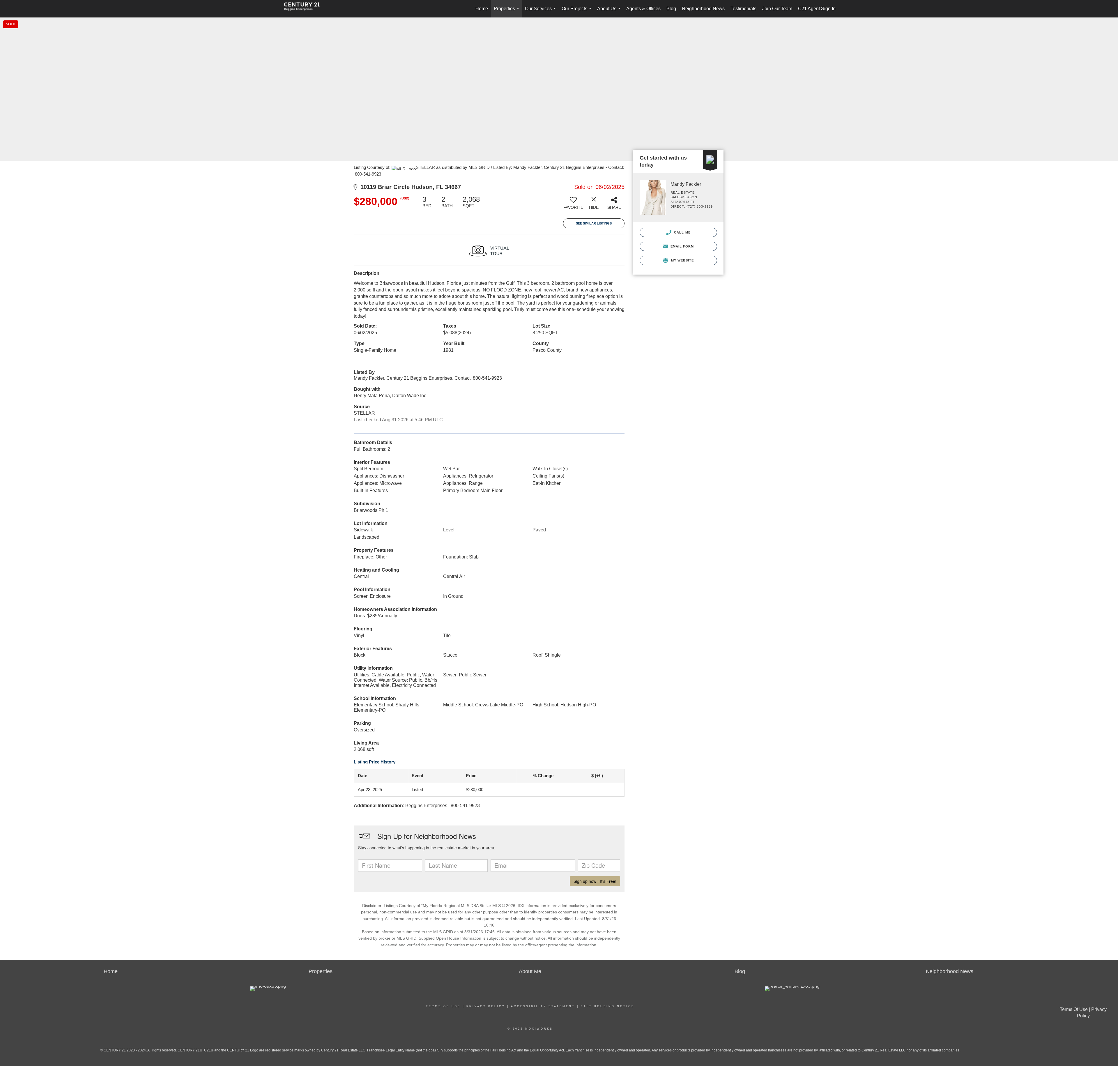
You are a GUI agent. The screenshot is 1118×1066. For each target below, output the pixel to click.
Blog (671, 8)
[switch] (573, 205)
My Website (682, 260)
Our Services (541, 11)
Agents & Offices (643, 8)
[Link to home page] (305, 8)
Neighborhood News (703, 8)
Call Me (682, 232)
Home (481, 8)
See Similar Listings (594, 223)
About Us (610, 11)
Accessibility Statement (543, 1006)
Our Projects (578, 11)
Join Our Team (777, 8)
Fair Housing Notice (607, 1006)
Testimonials (743, 8)
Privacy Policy (485, 1006)
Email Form (681, 246)
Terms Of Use (443, 1006)
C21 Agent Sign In (817, 8)
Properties (507, 11)
